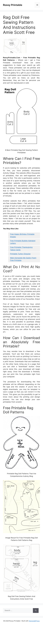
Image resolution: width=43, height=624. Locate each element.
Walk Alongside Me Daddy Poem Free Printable (23, 259)
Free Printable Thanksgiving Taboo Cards (21, 248)
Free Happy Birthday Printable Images (22, 235)
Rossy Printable (12, 4)
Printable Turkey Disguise (20, 254)
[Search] (36, 610)
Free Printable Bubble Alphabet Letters (22, 242)
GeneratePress (34, 621)
